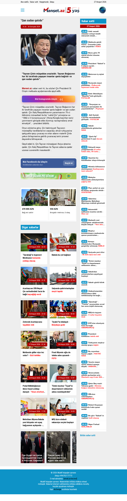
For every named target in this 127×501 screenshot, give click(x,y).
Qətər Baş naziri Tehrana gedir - (92, 385)
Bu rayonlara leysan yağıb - (91, 353)
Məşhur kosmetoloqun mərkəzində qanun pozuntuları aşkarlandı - (92, 233)
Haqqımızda (43, 2)
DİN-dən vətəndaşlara (88, 396)
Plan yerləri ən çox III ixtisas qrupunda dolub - (93, 190)
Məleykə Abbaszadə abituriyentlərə (92, 179)
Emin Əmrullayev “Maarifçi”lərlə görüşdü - (92, 96)
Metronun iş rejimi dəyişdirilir (92, 75)
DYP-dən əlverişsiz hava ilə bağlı (92, 325)
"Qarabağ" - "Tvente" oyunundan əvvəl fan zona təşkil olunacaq (92, 304)
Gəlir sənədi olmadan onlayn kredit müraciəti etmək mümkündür (91, 33)
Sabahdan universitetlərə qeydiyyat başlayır (92, 274)
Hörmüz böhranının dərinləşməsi (93, 168)
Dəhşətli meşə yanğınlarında (91, 149)
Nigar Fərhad (90, 425)
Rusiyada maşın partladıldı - (91, 85)
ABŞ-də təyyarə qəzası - (91, 314)
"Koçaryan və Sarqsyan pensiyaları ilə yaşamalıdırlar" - (92, 106)
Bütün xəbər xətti (87, 435)
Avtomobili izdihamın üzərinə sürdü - (92, 211)
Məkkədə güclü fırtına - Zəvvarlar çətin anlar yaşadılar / (91, 44)
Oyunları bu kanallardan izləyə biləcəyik (93, 159)
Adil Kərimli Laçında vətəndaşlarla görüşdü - (90, 117)
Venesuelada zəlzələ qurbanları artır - (92, 375)
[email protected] (70, 478)
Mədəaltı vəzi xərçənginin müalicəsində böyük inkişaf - (92, 222)
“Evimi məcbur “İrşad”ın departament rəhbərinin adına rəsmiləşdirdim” (91, 263)
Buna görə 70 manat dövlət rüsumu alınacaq (90, 55)
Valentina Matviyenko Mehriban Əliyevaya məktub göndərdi (93, 201)
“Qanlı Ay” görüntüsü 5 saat (91, 138)
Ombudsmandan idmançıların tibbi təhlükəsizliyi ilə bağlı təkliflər (92, 293)
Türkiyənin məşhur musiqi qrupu (92, 344)
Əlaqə (52, 2)
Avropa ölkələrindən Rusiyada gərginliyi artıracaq (92, 243)
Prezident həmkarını (90, 335)
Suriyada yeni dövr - (92, 253)
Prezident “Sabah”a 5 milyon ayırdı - (93, 65)
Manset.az (27, 88)
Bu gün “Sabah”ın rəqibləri (92, 416)
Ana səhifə (25, 2)
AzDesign (57, 489)
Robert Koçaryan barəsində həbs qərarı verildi (92, 407)
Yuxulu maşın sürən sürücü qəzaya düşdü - (90, 364)
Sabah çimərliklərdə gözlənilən (91, 128)
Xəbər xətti (34, 2)
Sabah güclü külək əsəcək (92, 283)
